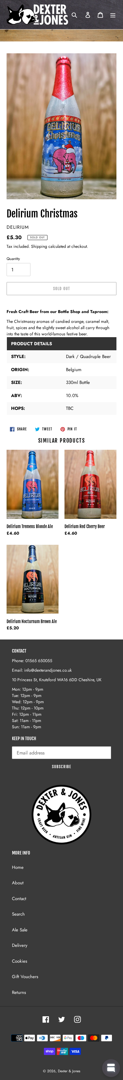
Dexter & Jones (69, 1071)
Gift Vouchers (25, 976)
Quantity (13, 259)
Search (18, 914)
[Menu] (113, 14)
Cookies (19, 961)
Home (18, 867)
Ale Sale (19, 930)
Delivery (19, 945)
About (18, 883)
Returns (19, 992)
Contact (19, 898)
